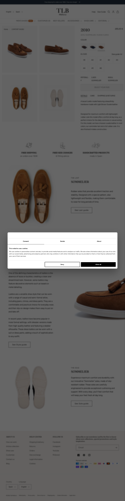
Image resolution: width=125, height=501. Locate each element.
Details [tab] (62, 241)
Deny (62, 264)
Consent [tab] (26, 241)
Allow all (98, 264)
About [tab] (99, 241)
